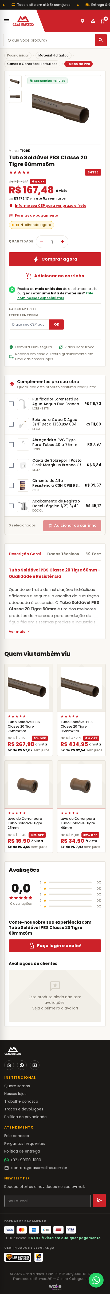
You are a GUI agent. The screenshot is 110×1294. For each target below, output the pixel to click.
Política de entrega (22, 1151)
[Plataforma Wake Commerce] (55, 1287)
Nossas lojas (15, 1093)
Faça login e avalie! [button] (55, 946)
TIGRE (25, 151)
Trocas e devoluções (23, 1109)
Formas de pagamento (33, 215)
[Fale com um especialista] (96, 1280)
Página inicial (18, 55)
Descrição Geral (25, 554)
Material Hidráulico (53, 55)
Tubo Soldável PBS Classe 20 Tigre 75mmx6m (24, 726)
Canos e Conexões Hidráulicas (32, 64)
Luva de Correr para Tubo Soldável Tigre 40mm (78, 823)
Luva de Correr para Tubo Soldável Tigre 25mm (25, 823)
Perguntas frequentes (24, 1143)
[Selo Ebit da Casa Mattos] (38, 1257)
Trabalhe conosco (21, 1101)
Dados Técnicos (63, 554)
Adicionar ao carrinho (55, 276)
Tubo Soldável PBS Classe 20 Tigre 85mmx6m (77, 726)
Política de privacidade (25, 1116)
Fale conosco (16, 1135)
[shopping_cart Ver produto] (29, 688)
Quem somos (17, 1086)
